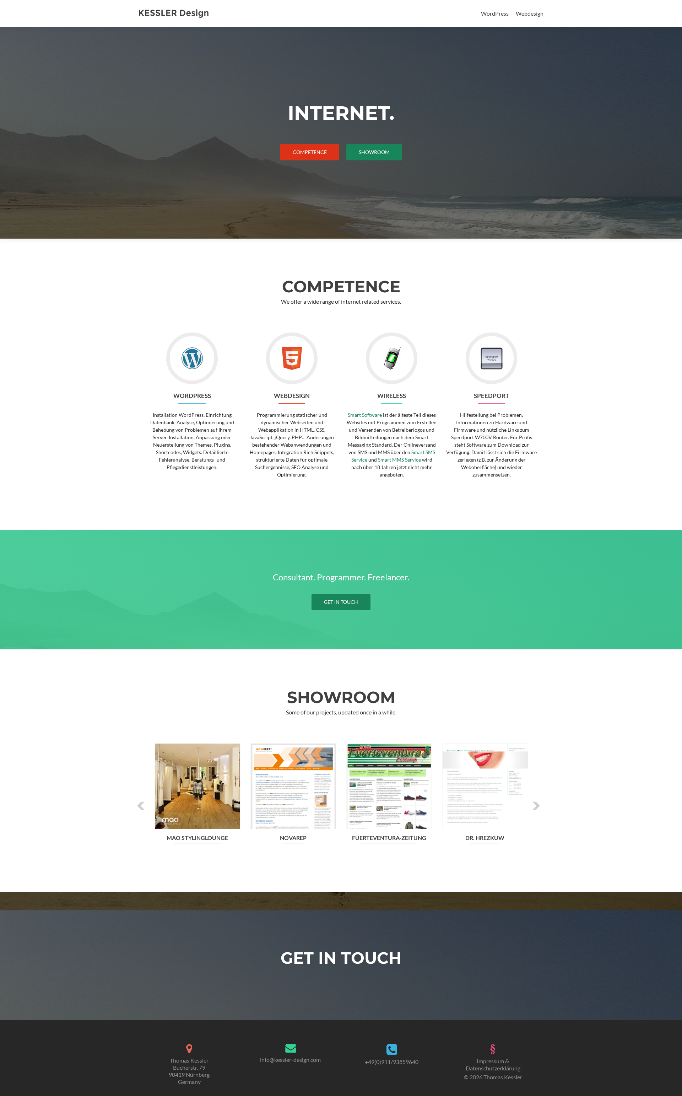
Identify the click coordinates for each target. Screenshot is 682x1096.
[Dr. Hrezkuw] (485, 785)
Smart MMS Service (399, 460)
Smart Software (365, 415)
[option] (341, 800)
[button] (141, 806)
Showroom (374, 152)
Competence (310, 152)
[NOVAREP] (293, 785)
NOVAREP (293, 838)
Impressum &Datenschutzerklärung (493, 1064)
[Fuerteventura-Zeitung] (389, 785)
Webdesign (529, 13)
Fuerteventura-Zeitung (389, 838)
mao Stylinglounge (197, 838)
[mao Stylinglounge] (197, 785)
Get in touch (341, 602)
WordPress (495, 13)
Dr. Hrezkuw (484, 838)
